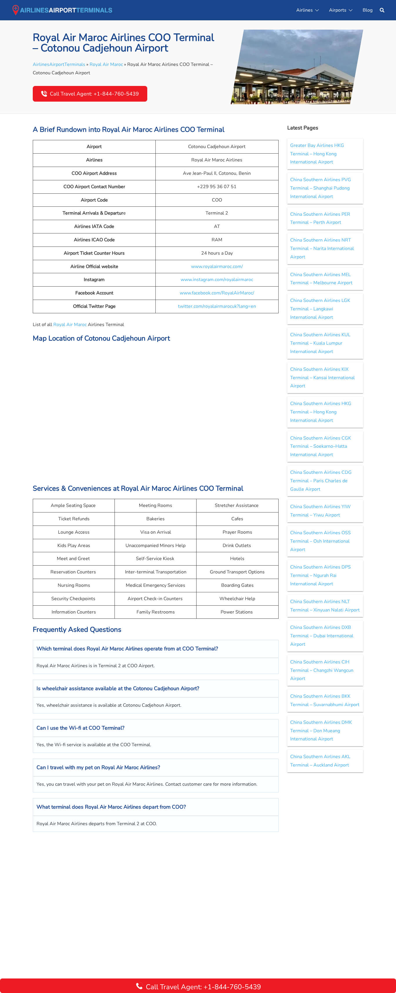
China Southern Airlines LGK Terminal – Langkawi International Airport (320, 309)
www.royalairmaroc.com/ (217, 266)
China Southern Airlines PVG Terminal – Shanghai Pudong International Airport (320, 188)
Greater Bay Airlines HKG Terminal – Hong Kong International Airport (317, 154)
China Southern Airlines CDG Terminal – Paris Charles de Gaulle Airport (321, 480)
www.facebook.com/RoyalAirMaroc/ (217, 293)
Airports (337, 10)
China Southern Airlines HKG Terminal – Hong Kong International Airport (320, 412)
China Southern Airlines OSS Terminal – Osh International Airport (320, 541)
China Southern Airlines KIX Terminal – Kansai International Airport (322, 377)
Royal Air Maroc (106, 64)
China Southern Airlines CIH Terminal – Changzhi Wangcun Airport (321, 670)
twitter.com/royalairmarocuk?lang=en (217, 306)
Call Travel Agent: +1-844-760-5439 (94, 93)
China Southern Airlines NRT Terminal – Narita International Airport (322, 248)
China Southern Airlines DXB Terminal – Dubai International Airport (321, 635)
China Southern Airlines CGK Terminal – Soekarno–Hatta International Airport (320, 446)
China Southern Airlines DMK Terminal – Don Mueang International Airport (321, 730)
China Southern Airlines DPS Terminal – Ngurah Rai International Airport (320, 575)
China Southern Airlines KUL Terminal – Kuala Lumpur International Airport (320, 343)
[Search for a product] (382, 10)
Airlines (304, 10)
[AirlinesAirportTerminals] (62, 10)
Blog (368, 10)
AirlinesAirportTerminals (59, 64)
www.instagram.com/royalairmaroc (217, 279)
